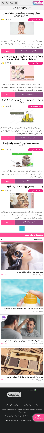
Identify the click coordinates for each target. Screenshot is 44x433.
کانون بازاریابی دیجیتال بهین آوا (15, 420)
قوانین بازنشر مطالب (12, 405)
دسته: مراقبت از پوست (35, 20)
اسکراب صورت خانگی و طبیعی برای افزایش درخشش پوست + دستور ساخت (21, 57)
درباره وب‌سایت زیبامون (31, 405)
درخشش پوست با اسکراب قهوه (21, 186)
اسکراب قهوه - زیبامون (22, 8)
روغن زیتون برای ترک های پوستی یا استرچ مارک (21, 101)
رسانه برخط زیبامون (15, 416)
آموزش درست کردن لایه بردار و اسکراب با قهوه (21, 144)
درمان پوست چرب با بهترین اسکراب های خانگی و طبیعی (21, 14)
